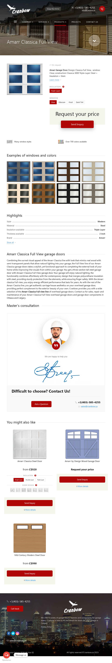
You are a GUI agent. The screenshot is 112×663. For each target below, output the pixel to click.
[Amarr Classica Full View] (25, 79)
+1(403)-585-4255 (89, 402)
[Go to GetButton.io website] (6, 660)
